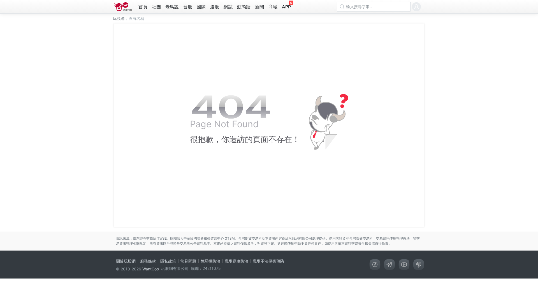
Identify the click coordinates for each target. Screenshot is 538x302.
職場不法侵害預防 (268, 261)
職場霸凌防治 (236, 261)
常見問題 (188, 261)
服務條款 (148, 261)
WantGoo (150, 268)
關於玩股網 (126, 261)
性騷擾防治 (210, 261)
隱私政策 (168, 261)
